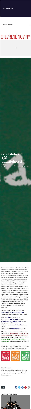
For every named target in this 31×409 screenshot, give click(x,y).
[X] (19, 387)
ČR (3, 387)
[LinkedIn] (22, 387)
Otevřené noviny (8, 8)
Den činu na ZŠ (14, 319)
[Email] (29, 387)
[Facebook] (16, 387)
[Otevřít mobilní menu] (30, 24)
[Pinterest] (25, 387)
